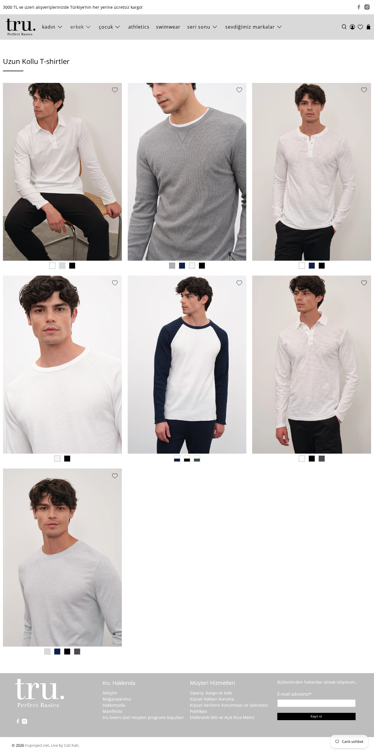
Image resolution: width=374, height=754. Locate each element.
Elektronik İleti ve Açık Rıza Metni (222, 717)
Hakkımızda (114, 705)
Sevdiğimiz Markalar (250, 27)
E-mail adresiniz (294, 694)
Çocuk (106, 27)
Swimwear (168, 27)
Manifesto (112, 711)
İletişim (110, 693)
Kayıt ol (316, 716)
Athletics (139, 27)
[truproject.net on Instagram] (367, 7)
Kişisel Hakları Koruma (212, 699)
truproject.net (37, 745)
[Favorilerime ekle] (115, 90)
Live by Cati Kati (64, 745)
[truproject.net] (20, 27)
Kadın (49, 27)
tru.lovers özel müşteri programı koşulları (143, 717)
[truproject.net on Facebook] (358, 7)
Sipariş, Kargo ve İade (211, 693)
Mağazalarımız (117, 699)
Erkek (77, 27)
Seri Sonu (198, 27)
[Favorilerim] (360, 27)
